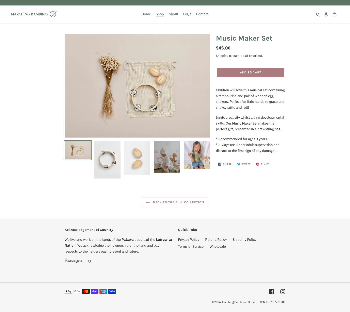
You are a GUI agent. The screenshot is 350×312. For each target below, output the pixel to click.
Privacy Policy (188, 239)
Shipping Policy (244, 239)
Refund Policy (216, 239)
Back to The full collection (178, 202)
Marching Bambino (234, 302)
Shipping (222, 56)
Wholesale (218, 246)
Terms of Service (191, 246)
